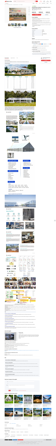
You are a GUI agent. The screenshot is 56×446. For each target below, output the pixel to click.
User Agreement (31, 443)
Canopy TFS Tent (25, 350)
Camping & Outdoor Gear (15, 4)
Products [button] (15, 1)
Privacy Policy (38, 443)
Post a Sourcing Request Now (22, 390)
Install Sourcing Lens (21, 439)
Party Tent (12, 350)
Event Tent (18, 350)
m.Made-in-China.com (29, 442)
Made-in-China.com (25, 442)
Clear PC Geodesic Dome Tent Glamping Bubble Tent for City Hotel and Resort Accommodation (18, 405)
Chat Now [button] (47, 14)
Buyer (36, 3)
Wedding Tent (9, 350)
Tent (19, 4)
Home (5, 4)
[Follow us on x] (47, 439)
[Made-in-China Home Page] (8, 1)
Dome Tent (34, 350)
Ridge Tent (21, 4)
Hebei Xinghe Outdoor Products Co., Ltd (37, 9)
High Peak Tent (31, 350)
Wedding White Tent (7, 436)
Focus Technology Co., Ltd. (23, 443)
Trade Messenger (15, 439)
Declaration (35, 443)
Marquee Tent (15, 350)
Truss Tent (17, 424)
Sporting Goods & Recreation (9, 4)
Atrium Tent (28, 350)
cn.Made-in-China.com (34, 442)
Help (39, 3)
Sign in (50, 1)
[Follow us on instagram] (48, 439)
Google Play (10, 439)
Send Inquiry (36, 14)
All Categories (7, 3)
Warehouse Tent (21, 350)
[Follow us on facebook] (46, 439)
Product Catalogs (14, 423)
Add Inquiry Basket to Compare (17, 27)
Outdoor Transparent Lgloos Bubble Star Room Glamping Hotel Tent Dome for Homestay (28, 418)
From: (7, 381)
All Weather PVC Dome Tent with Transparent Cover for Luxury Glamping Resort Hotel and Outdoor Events (9, 405)
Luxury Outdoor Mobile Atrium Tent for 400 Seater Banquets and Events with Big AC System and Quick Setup (47, 405)
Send (9, 390)
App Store (6, 439)
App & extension (43, 3)
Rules (50, 3)
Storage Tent (29, 424)
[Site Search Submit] (37, 1)
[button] (44, 1)
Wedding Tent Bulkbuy (12, 436)
